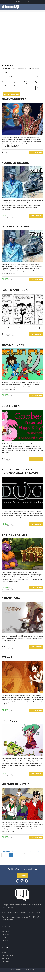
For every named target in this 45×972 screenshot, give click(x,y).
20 (15, 855)
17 (3, 855)
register (26, 2)
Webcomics (5, 931)
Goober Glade (12, 405)
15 (34, 851)
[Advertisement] (22, 41)
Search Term (6, 73)
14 (30, 851)
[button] (37, 77)
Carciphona (11, 598)
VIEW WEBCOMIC (36, 152)
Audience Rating (27, 83)
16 (38, 851)
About (4, 952)
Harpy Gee (9, 720)
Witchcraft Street (16, 226)
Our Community (7, 958)
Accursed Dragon (15, 162)
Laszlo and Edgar (15, 290)
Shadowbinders (14, 99)
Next (20, 855)
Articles (4, 937)
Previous (7, 851)
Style (14, 82)
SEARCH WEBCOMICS (11, 94)
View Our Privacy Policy (24, 917)
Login (19, 2)
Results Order (36, 73)
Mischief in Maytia (15, 784)
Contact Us (5, 961)
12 (22, 851)
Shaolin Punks (13, 344)
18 (7, 855)
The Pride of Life (14, 534)
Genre (4, 82)
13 (26, 851)
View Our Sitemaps (8, 917)
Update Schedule (38, 83)
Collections (5, 934)
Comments (5, 940)
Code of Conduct (7, 955)
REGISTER (22, 876)
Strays (7, 657)
